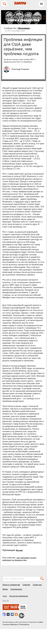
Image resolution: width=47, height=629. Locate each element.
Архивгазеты (23, 607)
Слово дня (37, 585)
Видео (5, 589)
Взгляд (19, 550)
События (26, 585)
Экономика (23, 28)
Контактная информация (18, 596)
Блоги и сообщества (11, 585)
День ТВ (6, 601)
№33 (13, 606)
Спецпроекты (16, 589)
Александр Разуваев (20, 69)
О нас (5, 596)
